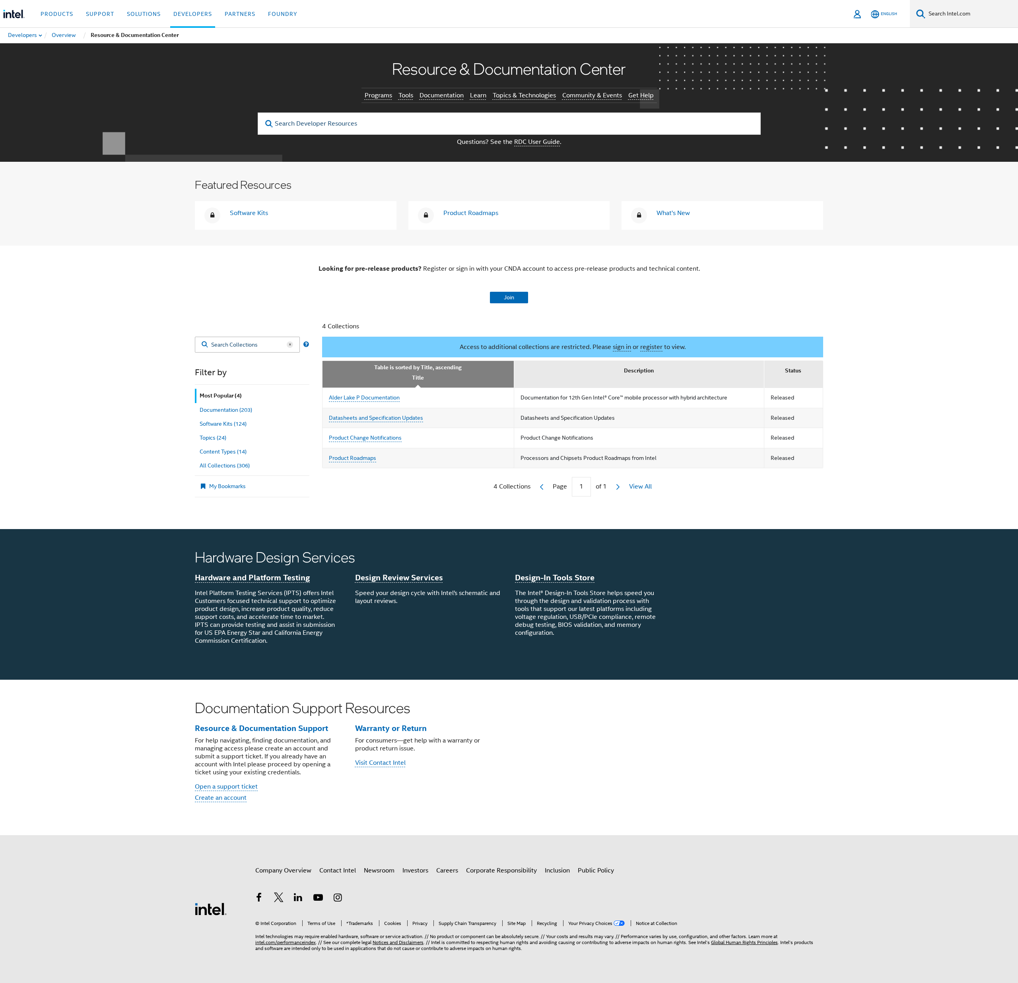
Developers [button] (192, 13)
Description (639, 370)
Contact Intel (337, 870)
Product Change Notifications (365, 437)
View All (640, 487)
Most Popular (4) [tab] (221, 395)
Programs (378, 95)
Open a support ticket (226, 787)
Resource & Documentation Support (261, 728)
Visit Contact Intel (380, 763)
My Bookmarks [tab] (227, 486)
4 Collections (340, 326)
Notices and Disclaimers (398, 942)
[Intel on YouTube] (318, 899)
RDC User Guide (537, 142)
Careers (447, 870)
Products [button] (57, 13)
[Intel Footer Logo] (211, 909)
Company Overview (283, 870)
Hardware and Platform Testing (252, 577)
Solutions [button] (144, 13)
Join (509, 297)
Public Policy (596, 870)
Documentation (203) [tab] (226, 409)
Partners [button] (240, 13)
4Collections (511, 487)
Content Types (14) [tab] (223, 451)
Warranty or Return (391, 728)
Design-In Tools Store (554, 577)
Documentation (442, 95)
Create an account (221, 798)
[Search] (205, 345)
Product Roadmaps (470, 213)
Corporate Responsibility (501, 870)
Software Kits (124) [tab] (223, 423)
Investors (415, 870)
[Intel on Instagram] (337, 899)
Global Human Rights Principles (744, 942)
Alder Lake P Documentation (364, 397)
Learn (478, 95)
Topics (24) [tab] (213, 437)
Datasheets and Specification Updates (376, 417)
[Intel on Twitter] (279, 899)
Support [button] (100, 13)
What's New (673, 213)
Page (560, 487)
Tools (405, 95)
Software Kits (249, 213)
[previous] (541, 487)
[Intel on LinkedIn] (298, 899)
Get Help (641, 95)
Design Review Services (399, 577)
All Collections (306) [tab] (225, 465)
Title (418, 378)
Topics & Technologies (524, 95)
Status (793, 370)
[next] (618, 487)
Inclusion (557, 870)
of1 (601, 487)
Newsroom (379, 870)
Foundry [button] (282, 13)
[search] (269, 124)
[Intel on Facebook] (259, 899)
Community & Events (592, 95)
